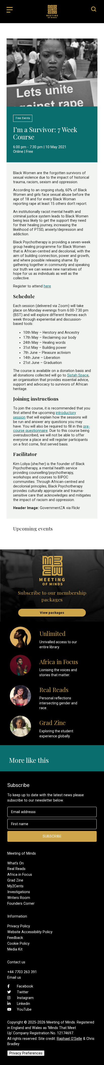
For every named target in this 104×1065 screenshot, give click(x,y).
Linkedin (23, 1004)
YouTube (24, 1009)
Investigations (18, 892)
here (47, 286)
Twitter (23, 992)
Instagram (25, 998)
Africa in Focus (19, 874)
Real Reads (16, 869)
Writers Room (18, 898)
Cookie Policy (18, 943)
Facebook (25, 986)
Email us (14, 977)
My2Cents (15, 886)
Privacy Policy (18, 926)
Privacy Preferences (25, 1053)
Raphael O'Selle (69, 1039)
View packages (52, 613)
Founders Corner (21, 903)
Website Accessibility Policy (30, 932)
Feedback (15, 938)
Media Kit (14, 949)
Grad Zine (15, 880)
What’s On (15, 863)
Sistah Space (78, 375)
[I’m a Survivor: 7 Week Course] (52, 104)
